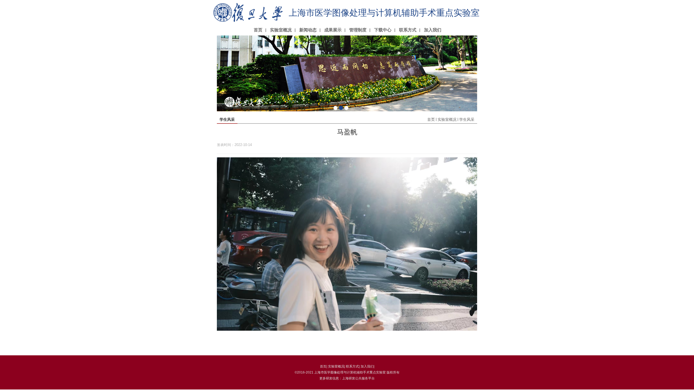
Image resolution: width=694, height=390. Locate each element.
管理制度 (358, 30)
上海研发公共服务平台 (358, 378)
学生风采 (466, 119)
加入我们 (432, 30)
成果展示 (333, 30)
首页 (258, 30)
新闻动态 (308, 30)
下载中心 (382, 30)
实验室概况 (281, 30)
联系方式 (407, 30)
